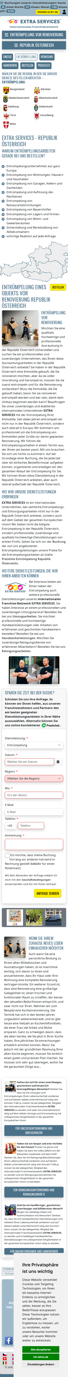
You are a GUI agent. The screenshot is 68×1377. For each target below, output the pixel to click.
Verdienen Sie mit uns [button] (47, 12)
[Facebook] (8, 1340)
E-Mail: (9, 805)
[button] (7, 57)
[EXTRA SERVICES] (34, 21)
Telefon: (10, 819)
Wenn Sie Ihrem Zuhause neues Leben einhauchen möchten (46, 943)
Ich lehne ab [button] (40, 1356)
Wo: (7, 788)
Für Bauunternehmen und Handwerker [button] (34, 1251)
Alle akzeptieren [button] (41, 1349)
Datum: (10, 755)
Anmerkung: (13, 835)
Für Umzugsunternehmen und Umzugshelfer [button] (33, 1130)
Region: (10, 771)
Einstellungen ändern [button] (41, 1364)
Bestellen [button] (58, 287)
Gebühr (35, 864)
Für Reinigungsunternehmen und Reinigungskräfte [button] (33, 1192)
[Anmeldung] (64, 12)
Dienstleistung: (15, 738)
